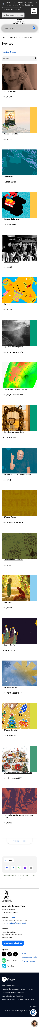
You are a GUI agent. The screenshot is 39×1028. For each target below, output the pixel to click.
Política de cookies (26, 5)
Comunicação (27, 37)
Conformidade (18, 996)
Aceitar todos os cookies (13, 15)
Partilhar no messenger (25, 868)
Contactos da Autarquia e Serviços (13, 989)
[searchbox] (19, 28)
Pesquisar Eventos (9, 52)
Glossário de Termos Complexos (13, 993)
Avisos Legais (29, 999)
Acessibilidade (7, 996)
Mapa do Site (6, 985)
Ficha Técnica (17, 985)
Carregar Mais (19, 841)
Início (3, 37)
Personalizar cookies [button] (12, 9)
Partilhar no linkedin (13, 868)
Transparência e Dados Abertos (12, 999)
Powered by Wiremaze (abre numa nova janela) (33, 1006)
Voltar (10, 860)
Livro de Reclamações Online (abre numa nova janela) (8, 979)
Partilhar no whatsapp (19, 868)
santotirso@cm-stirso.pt (16, 923)
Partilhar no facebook (7, 868)
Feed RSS (30, 989)
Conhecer (13, 37)
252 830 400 (13, 917)
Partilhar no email (31, 868)
